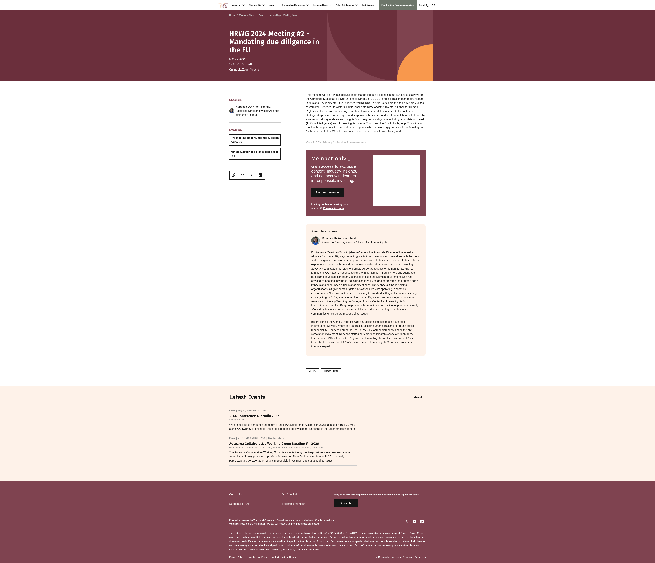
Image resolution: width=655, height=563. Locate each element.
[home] (223, 5)
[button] (238, 5)
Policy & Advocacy (345, 5)
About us (236, 5)
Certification (368, 5)
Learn (271, 5)
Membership (255, 5)
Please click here (333, 208)
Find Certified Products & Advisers (398, 5)
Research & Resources (293, 5)
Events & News (320, 5)
